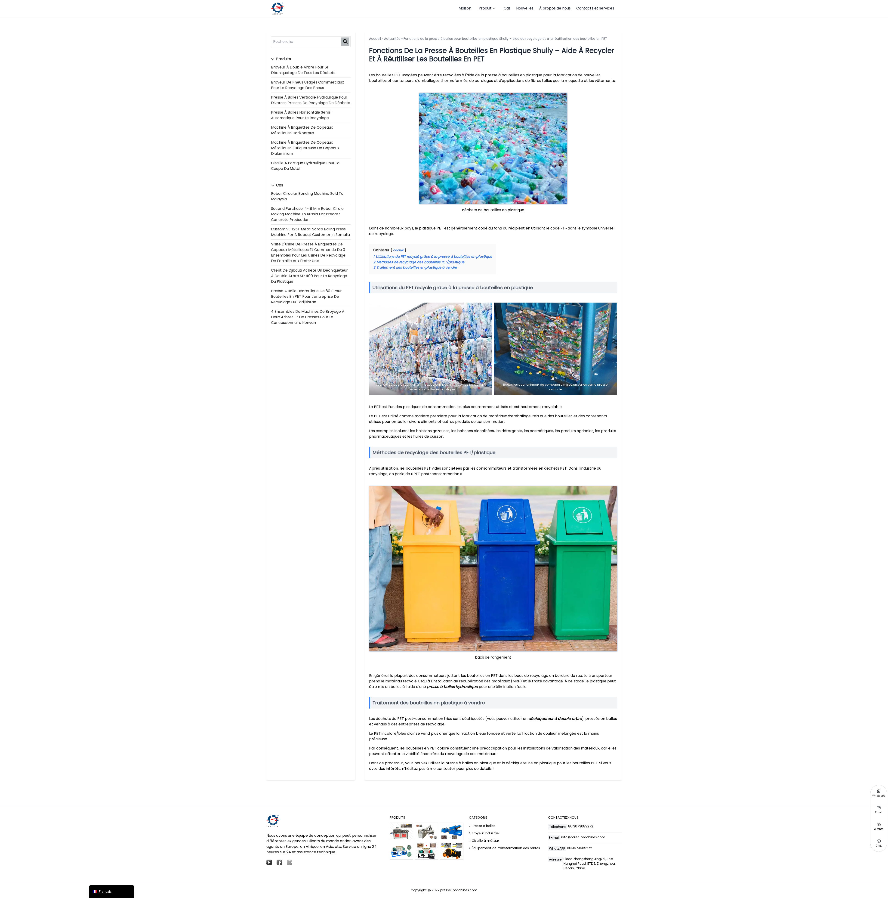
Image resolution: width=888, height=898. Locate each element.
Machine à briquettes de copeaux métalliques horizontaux (302, 130)
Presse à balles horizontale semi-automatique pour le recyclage (301, 115)
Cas (507, 8)
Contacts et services (595, 8)
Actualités (392, 38)
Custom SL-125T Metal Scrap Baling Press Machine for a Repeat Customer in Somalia (310, 231)
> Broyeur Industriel (484, 833)
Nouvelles (524, 8)
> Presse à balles (482, 826)
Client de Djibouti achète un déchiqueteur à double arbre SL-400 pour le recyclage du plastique (309, 276)
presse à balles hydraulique (452, 686)
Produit (485, 8)
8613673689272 (580, 826)
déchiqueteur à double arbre (555, 718)
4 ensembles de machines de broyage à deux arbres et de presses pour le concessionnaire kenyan (307, 317)
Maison (465, 8)
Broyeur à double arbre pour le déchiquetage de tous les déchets (303, 70)
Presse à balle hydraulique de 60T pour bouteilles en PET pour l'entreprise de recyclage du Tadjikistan (306, 296)
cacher (398, 250)
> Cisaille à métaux (484, 840)
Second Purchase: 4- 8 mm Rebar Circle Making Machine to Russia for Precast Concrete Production (307, 214)
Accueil (375, 38)
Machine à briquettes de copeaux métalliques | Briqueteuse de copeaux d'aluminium (305, 148)
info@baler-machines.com (583, 837)
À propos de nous (555, 8)
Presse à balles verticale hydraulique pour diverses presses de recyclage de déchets (310, 100)
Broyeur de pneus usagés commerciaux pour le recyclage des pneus (307, 85)
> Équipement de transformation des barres (504, 848)
